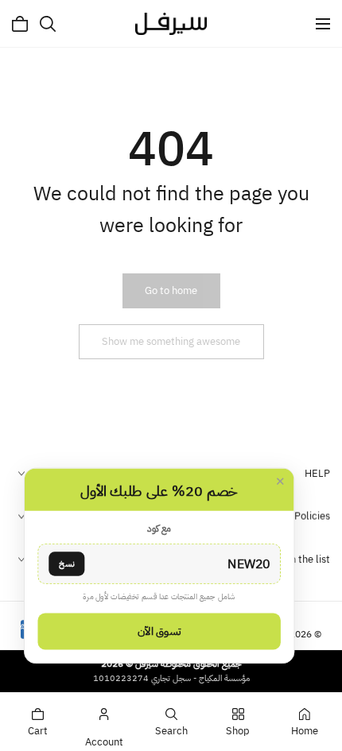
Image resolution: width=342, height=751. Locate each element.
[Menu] (323, 23)
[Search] (48, 24)
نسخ (66, 563)
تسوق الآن (159, 631)
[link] (171, 290)
